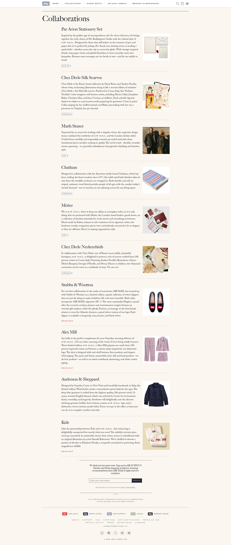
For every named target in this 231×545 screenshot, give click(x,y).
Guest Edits (94, 3)
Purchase (66, 114)
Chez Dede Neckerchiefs (82, 246)
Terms (123, 487)
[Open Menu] (187, 3)
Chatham (69, 167)
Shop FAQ (109, 520)
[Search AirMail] (177, 3)
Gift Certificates (129, 520)
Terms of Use (150, 520)
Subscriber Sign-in (115, 526)
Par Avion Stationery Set (81, 29)
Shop (55, 3)
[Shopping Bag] (182, 3)
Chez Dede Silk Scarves (81, 77)
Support (87, 520)
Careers (140, 523)
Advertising (124, 523)
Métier (67, 205)
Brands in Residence (145, 3)
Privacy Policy (131, 487)
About (75, 520)
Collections (73, 3)
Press (110, 523)
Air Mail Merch (117, 3)
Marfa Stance (72, 126)
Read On (65, 66)
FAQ (98, 520)
